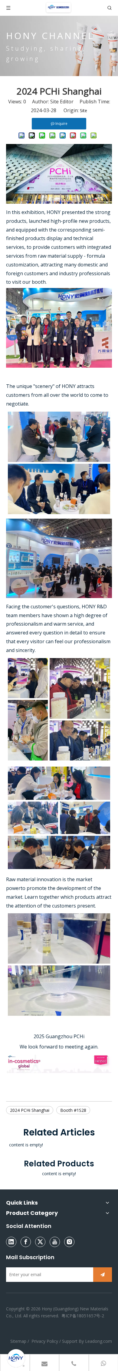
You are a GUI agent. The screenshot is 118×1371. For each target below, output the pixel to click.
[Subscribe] (102, 1274)
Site (83, 110)
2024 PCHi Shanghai (29, 1110)
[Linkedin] (11, 1242)
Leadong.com (98, 1341)
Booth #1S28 (73, 1110)
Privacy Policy (44, 1341)
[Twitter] (40, 1242)
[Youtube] (55, 1242)
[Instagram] (69, 1242)
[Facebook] (26, 1242)
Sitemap (19, 1341)
